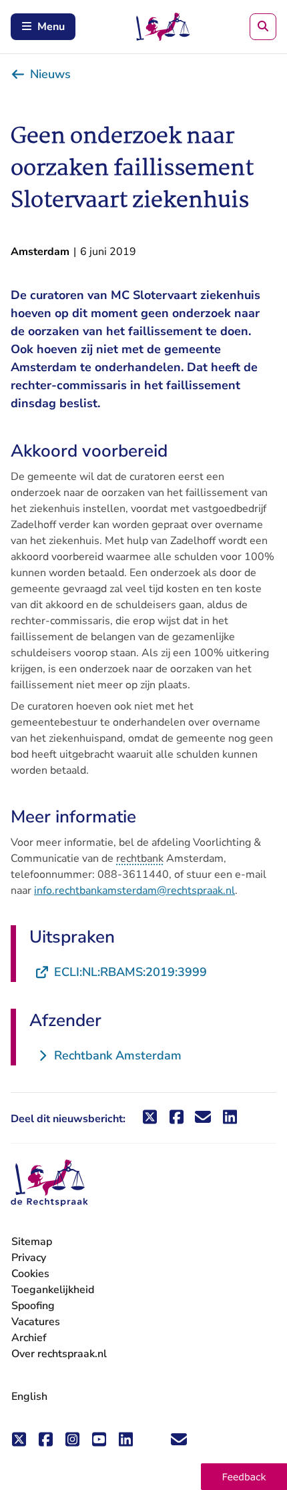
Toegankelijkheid (52, 1289)
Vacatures (36, 1322)
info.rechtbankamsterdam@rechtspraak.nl (134, 890)
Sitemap (31, 1241)
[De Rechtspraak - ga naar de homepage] (49, 1183)
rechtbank (140, 858)
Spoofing (33, 1305)
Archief (29, 1337)
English (29, 1396)
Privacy (28, 1257)
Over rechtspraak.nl (59, 1353)
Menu (51, 26)
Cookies (30, 1273)
